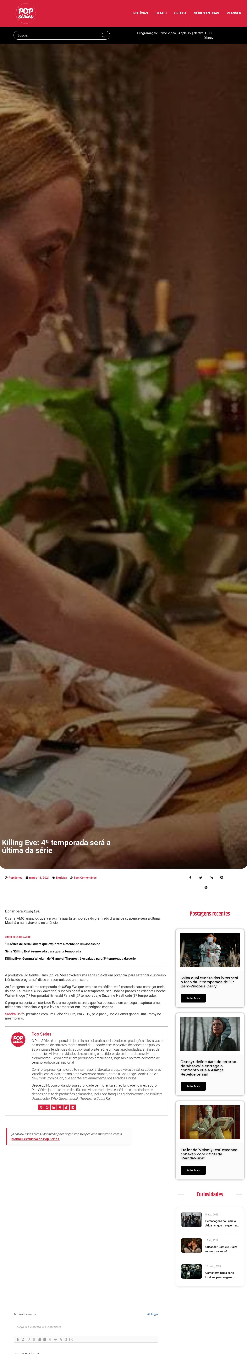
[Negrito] (17, 1339)
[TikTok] (66, 1107)
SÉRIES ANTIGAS (206, 13)
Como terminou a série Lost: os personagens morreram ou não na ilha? (221, 1275)
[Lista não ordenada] (44, 1339)
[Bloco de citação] (50, 1339)
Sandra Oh (13, 1014)
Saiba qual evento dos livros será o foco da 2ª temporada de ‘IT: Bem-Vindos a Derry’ (209, 982)
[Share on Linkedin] (211, 877)
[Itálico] (23, 1339)
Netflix (198, 33)
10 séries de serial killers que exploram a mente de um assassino (52, 944)
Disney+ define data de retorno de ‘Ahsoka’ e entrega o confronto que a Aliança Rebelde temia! (208, 1068)
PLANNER (234, 13)
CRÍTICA (180, 13)
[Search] (103, 35)
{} (66, 1339)
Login (154, 1314)
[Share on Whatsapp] (206, 887)
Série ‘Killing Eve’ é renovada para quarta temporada (43, 951)
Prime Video (167, 33)
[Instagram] (47, 1107)
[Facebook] (73, 1107)
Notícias (61, 877)
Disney (208, 38)
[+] (71, 1339)
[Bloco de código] (55, 1339)
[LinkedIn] (54, 1107)
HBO (208, 33)
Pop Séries (42, 1034)
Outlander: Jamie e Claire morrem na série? (221, 1249)
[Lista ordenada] (39, 1339)
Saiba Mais (193, 998)
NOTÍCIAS (140, 13)
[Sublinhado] (28, 1339)
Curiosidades (210, 1194)
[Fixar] (34, 1339)
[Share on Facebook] (190, 877)
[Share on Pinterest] (221, 877)
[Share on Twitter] (201, 877)
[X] (41, 1107)
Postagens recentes (210, 913)
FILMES (161, 13)
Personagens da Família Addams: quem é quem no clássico (221, 1223)
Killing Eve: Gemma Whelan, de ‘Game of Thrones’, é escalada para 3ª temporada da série (70, 958)
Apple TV (184, 33)
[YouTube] (60, 1107)
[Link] (61, 1339)
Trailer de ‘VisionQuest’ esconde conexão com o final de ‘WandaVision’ (209, 1154)
